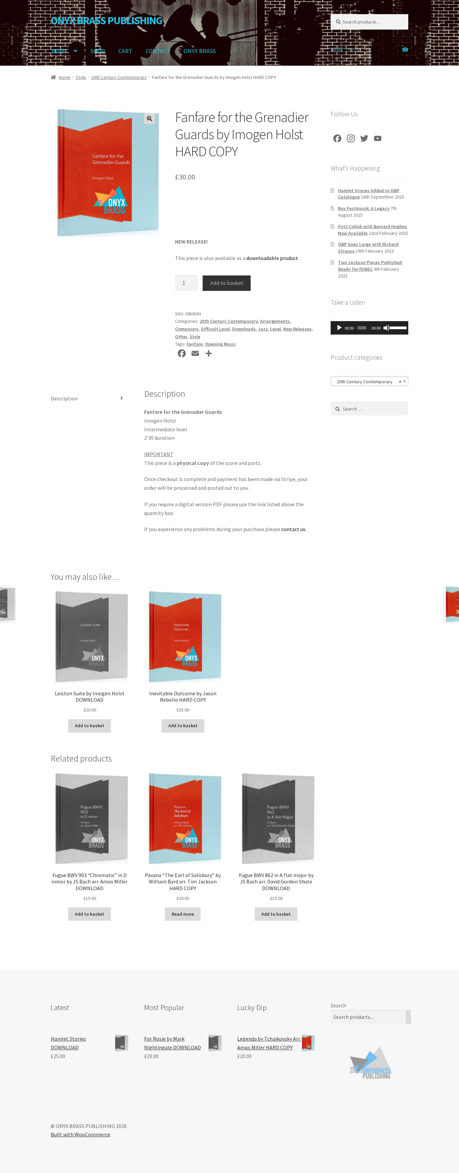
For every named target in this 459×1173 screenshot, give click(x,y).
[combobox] (369, 381)
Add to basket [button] (89, 726)
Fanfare (194, 344)
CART (125, 51)
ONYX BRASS (199, 51)
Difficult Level (215, 329)
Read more (183, 914)
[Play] (339, 327)
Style (81, 77)
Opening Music (220, 344)
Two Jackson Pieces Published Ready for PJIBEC (370, 265)
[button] (149, 118)
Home (65, 77)
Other (181, 337)
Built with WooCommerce (80, 1134)
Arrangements (275, 321)
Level (275, 329)
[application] (369, 328)
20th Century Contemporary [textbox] (367, 382)
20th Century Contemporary (119, 77)
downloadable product (272, 258)
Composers (187, 329)
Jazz (263, 329)
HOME (59, 51)
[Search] (408, 1017)
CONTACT (157, 51)
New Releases (297, 329)
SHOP (97, 51)
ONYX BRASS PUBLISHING (106, 20)
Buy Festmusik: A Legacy (363, 208)
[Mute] (386, 327)
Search (338, 1005)
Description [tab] (64, 398)
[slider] (397, 327)
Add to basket (226, 282)
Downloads (244, 329)
